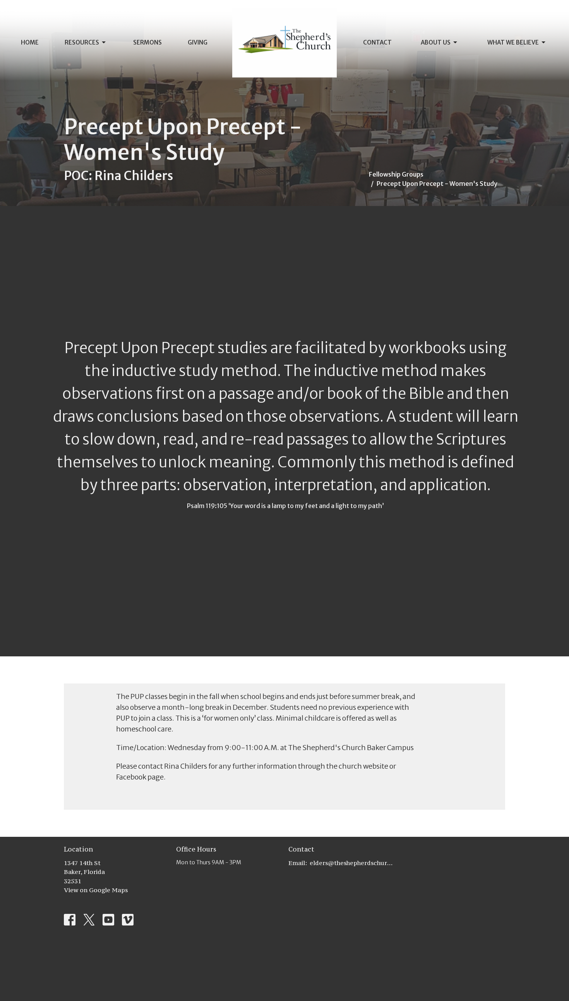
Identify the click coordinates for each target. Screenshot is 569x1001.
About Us (436, 42)
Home (30, 42)
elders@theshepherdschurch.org (351, 863)
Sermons (147, 42)
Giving (197, 42)
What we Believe (513, 42)
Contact (377, 42)
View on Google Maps (96, 890)
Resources (82, 42)
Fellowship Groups (396, 174)
